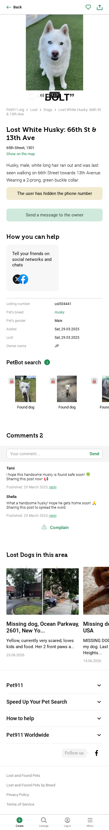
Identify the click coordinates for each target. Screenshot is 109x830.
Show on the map (20, 154)
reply (53, 487)
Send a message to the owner (54, 215)
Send (94, 453)
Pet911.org (15, 109)
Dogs (48, 109)
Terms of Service (20, 804)
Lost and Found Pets (23, 775)
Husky (60, 312)
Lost (33, 109)
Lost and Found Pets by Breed (30, 785)
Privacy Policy (17, 795)
